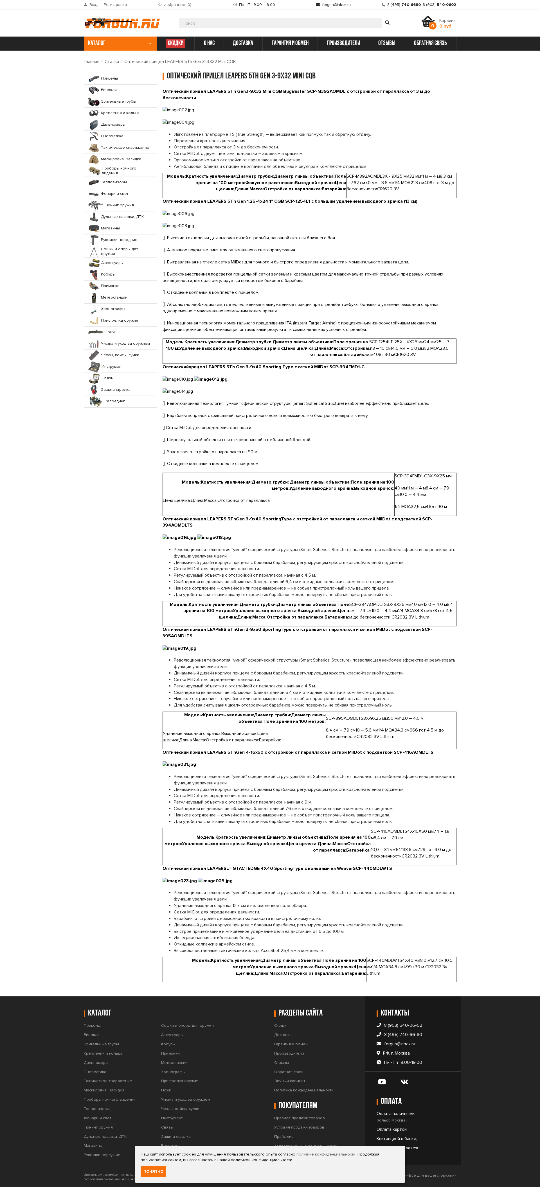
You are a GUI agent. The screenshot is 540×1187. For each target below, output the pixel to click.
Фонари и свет (97, 1118)
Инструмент (172, 1118)
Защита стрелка (176, 1136)
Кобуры (168, 1044)
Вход (93, 4)
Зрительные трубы (101, 1044)
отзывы (386, 43)
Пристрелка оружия (179, 1080)
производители (343, 43)
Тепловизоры (97, 1108)
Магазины (93, 1145)
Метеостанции (174, 1062)
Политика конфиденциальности (304, 1090)
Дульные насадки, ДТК (105, 1136)
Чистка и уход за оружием (185, 1099)
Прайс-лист (284, 1136)
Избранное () (177, 4)
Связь (167, 1127)
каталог (96, 43)
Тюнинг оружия (98, 1127)
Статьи (112, 61)
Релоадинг (171, 1145)
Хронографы (173, 1071)
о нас (209, 43)
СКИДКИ (175, 43)
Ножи (166, 1090)
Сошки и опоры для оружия (187, 1025)
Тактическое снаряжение (108, 1080)
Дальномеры (96, 1062)
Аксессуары (172, 1034)
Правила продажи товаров (299, 1118)
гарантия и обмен (290, 43)
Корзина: (447, 23)
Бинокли (92, 1034)
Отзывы (281, 1062)
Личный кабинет (289, 1080)
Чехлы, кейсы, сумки (180, 1108)
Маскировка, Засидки (104, 1090)
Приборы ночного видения (110, 1099)
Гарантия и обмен (291, 1044)
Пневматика (95, 1071)
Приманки (170, 1053)
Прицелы (92, 1025)
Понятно (153, 1171)
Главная (91, 61)
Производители (289, 1053)
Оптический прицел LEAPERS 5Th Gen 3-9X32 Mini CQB (180, 61)
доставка (243, 43)
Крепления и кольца (103, 1053)
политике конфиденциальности (326, 1154)
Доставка (283, 1034)
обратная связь (430, 43)
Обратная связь (289, 1071)
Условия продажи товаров (299, 1127)
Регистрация (115, 4)
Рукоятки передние (102, 1154)
